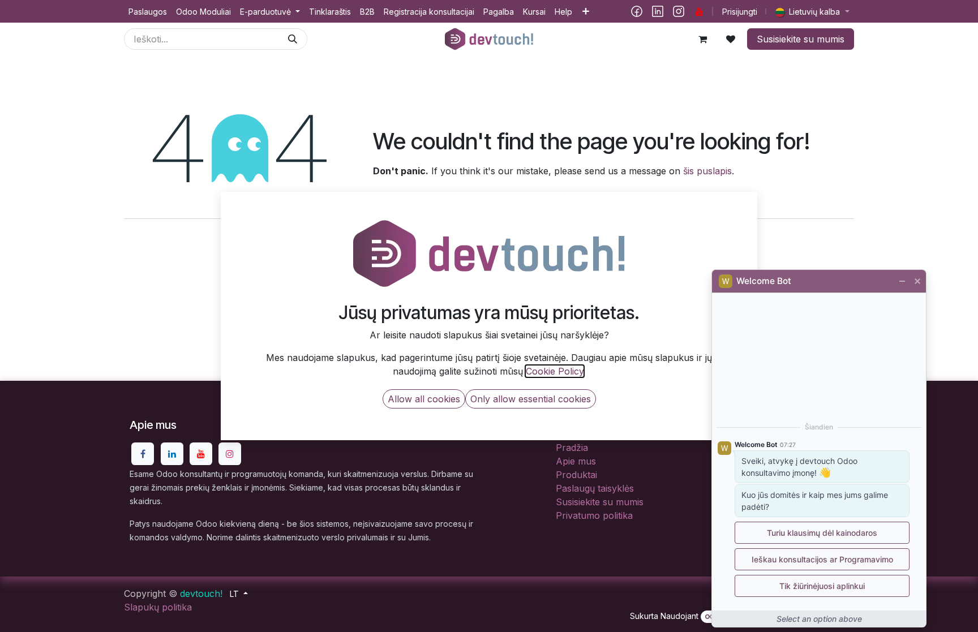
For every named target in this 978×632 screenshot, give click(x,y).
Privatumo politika (594, 515)
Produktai (576, 474)
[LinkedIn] (658, 11)
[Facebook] (637, 11)
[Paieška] (292, 39)
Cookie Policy (555, 371)
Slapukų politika (158, 607)
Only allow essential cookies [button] (530, 399)
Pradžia (572, 447)
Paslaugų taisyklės (595, 488)
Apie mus (576, 461)
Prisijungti (739, 11)
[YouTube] (699, 11)
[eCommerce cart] (702, 39)
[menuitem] (147, 11)
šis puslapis (707, 171)
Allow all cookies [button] (424, 399)
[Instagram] (679, 11)
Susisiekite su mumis (800, 39)
